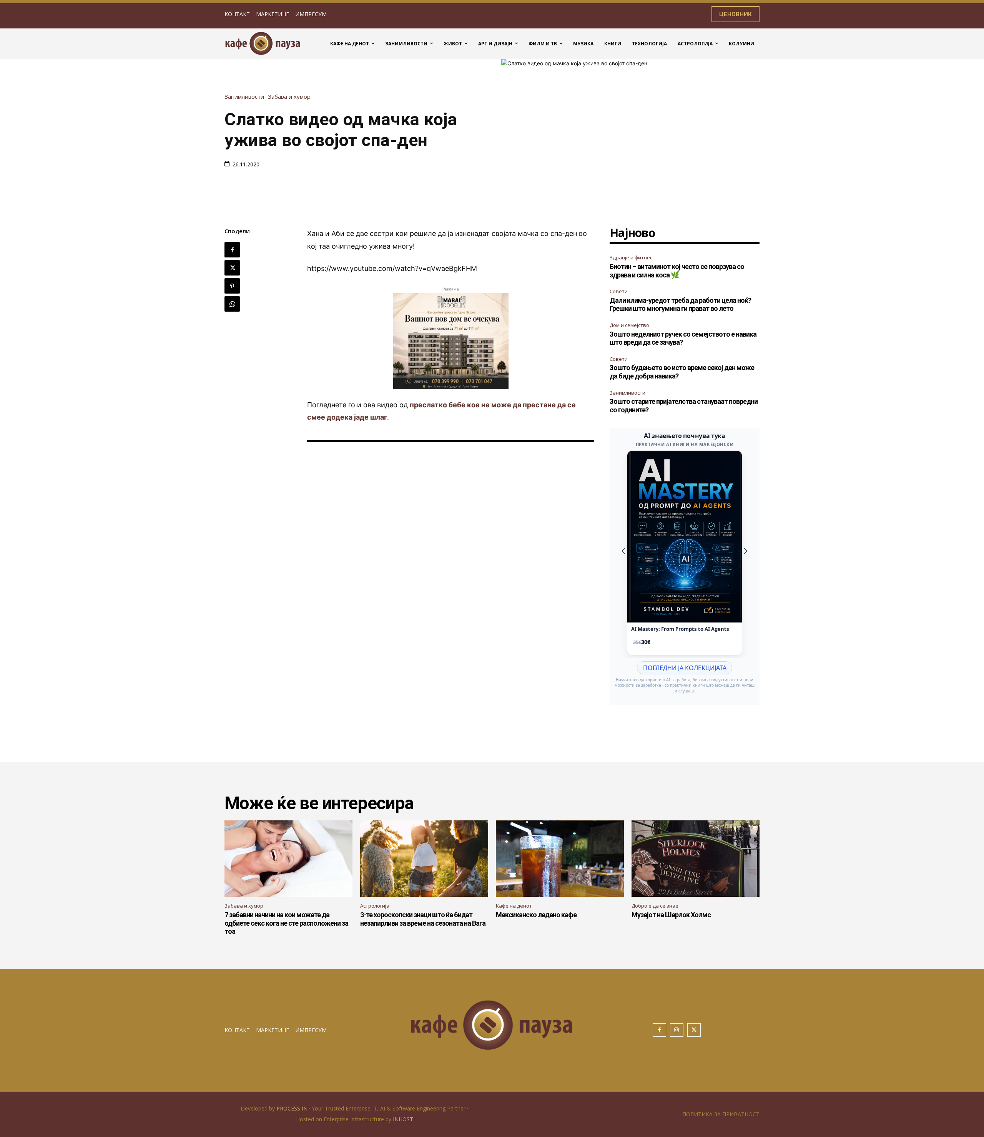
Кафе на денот (514, 905)
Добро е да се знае (655, 905)
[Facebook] (232, 249)
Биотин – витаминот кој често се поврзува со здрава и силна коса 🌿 (677, 270)
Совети (619, 291)
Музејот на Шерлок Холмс (671, 915)
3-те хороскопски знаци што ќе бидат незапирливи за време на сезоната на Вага (422, 919)
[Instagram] (676, 1030)
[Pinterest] (232, 286)
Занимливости (244, 97)
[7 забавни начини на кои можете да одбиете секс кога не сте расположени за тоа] (288, 858)
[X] (232, 268)
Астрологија (374, 905)
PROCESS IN (292, 1108)
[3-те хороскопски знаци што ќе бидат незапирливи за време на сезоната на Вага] (424, 858)
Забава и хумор (289, 97)
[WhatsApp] (232, 304)
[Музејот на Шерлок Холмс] (696, 858)
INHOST (403, 1119)
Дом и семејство (629, 325)
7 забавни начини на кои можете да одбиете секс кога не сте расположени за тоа (286, 923)
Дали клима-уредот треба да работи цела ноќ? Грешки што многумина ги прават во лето (680, 304)
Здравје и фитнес (631, 257)
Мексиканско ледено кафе (536, 915)
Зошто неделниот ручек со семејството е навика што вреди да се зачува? (683, 338)
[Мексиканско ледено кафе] (560, 858)
